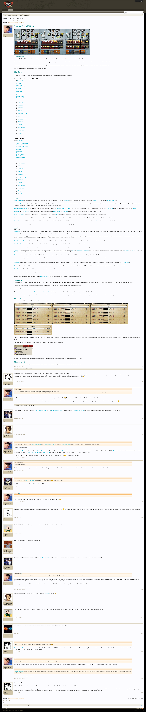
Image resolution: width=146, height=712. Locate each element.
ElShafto (6, 534)
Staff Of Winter (19, 83)
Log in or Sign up (139, 1)
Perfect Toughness (20, 96)
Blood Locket (19, 91)
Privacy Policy (141, 710)
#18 (142, 651)
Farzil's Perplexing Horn (63, 208)
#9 (142, 501)
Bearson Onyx (7, 383)
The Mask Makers (8, 435)
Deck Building (11, 20)
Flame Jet (20, 124)
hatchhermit (22, 405)
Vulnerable (20, 108)
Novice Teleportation (40, 410)
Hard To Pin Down (21, 127)
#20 (142, 692)
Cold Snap (20, 115)
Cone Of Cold (96, 200)
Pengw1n (6, 550)
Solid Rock (96, 221)
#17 (142, 633)
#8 (142, 486)
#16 (142, 617)
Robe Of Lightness (20, 93)
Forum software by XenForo (12, 710)
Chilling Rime (20, 105)
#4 (142, 418)
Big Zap (19, 191)
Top (141, 708)
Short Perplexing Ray (22, 118)
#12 (142, 548)
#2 (142, 381)
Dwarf (18, 80)
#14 (142, 589)
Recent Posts (12, 11)
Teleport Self (20, 121)
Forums (10, 9)
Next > (22, 22)
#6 (142, 457)
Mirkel (5, 487)
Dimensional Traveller (22, 113)
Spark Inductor (21, 128)
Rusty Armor (20, 133)
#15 (142, 601)
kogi (23, 368)
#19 (142, 678)
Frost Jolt (20, 110)
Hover (19, 116)
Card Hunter (5, 708)
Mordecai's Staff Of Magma (22, 143)
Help (136, 708)
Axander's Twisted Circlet (22, 146)
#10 (142, 517)
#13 (142, 565)
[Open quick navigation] (141, 15)
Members (16, 9)
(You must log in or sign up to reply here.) (135, 698)
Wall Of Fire (20, 111)
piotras (5, 518)
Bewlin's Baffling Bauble (21, 87)
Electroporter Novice (21, 97)
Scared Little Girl (21, 20)
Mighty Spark (20, 119)
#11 (142, 533)
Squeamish (20, 122)
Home (6, 9)
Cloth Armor (20, 102)
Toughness (20, 125)
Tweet (4, 702)
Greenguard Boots (20, 94)
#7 (142, 470)
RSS (142, 708)
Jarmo (5, 651)
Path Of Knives (21, 130)
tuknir (5, 634)
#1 (142, 366)
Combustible (20, 107)
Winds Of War (20, 132)
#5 (142, 434)
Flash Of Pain (20, 169)
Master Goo (16, 368)
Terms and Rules (135, 710)
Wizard (21, 80)
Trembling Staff (19, 85)
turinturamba (7, 420)
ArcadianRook (17, 405)
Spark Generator (21, 104)
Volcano (19, 165)
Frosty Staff (110, 200)
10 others (28, 368)
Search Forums (5, 11)
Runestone (18, 88)
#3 (142, 403)
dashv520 (20, 368)
